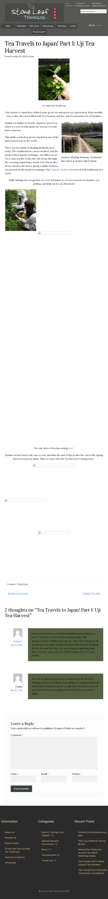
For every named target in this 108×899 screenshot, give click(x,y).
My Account (39, 32)
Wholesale (10, 863)
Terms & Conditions (15, 857)
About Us (9, 832)
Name (15, 774)
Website (76, 774)
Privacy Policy (12, 843)
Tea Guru (62, 26)
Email (45, 774)
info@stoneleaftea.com (99, 6)
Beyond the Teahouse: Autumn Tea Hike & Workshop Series (90, 852)
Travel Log (22, 584)
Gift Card (34, 26)
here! (71, 448)
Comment (17, 735)
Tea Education (49, 855)
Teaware (21, 26)
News (44, 849)
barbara (18, 641)
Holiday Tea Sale (91, 594)
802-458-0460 (96, 3)
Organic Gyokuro (60, 169)
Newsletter (10, 838)
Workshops (48, 26)
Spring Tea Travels (18, 594)
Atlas (73, 26)
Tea (8, 26)
